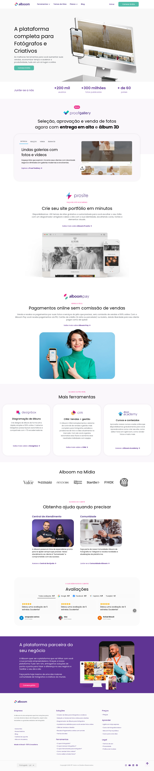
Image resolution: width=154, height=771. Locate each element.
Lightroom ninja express (111, 724)
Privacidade (107, 746)
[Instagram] (125, 765)
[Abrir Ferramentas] (49, 4)
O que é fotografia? (64, 743)
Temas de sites (62, 734)
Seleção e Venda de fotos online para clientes (73, 718)
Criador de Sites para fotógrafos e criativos (72, 715)
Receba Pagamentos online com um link (71, 731)
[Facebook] (136, 765)
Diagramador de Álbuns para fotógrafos (71, 721)
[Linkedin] (133, 765)
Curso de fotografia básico (112, 728)
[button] (77, 107)
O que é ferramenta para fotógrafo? (69, 749)
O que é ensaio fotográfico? (66, 746)
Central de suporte (21, 737)
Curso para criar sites (110, 734)
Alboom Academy (21, 739)
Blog (16, 734)
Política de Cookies (109, 749)
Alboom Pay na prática (110, 731)
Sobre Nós (18, 729)
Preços (105, 715)
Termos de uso (108, 744)
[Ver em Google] (21, 618)
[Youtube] (129, 765)
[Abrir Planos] (77, 4)
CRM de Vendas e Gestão (65, 727)
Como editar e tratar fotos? (66, 754)
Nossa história (20, 731)
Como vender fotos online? (66, 751)
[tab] (23, 141)
